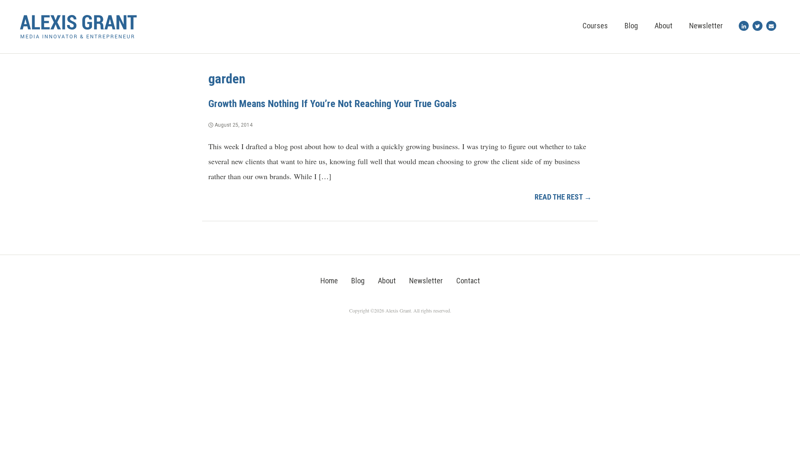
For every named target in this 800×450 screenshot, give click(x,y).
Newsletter (706, 25)
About (663, 25)
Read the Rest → (563, 196)
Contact (468, 280)
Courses (595, 25)
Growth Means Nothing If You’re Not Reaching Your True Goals (332, 104)
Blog (631, 25)
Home (329, 280)
